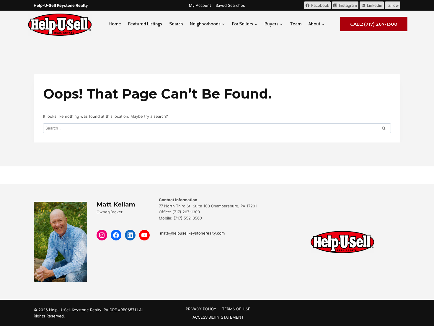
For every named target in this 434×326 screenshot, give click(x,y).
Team (295, 24)
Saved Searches (230, 5)
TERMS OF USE (236, 309)
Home (115, 24)
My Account (200, 5)
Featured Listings (145, 24)
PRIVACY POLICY (201, 309)
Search (176, 24)
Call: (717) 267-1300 (373, 24)
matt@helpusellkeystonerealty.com (192, 233)
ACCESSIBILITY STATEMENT (218, 317)
